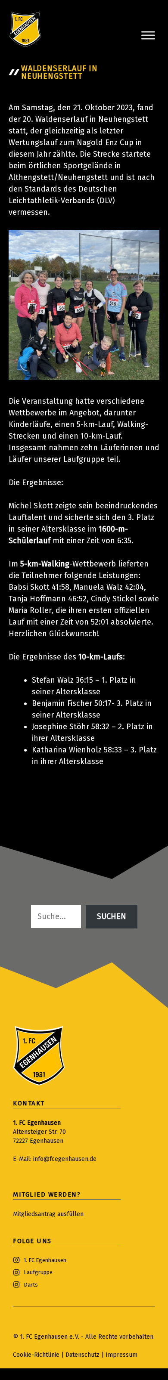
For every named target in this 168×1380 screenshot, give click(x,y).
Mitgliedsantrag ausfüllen (48, 1214)
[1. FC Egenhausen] (25, 29)
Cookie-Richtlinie (36, 1354)
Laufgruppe (38, 1272)
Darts (31, 1284)
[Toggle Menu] (148, 35)
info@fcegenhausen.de (64, 1159)
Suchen (111, 916)
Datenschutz (83, 1354)
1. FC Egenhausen (45, 1260)
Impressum (121, 1354)
